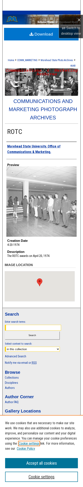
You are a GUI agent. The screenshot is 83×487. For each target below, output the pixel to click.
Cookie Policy (26, 449)
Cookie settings (29, 443)
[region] (41, 451)
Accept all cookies (41, 463)
